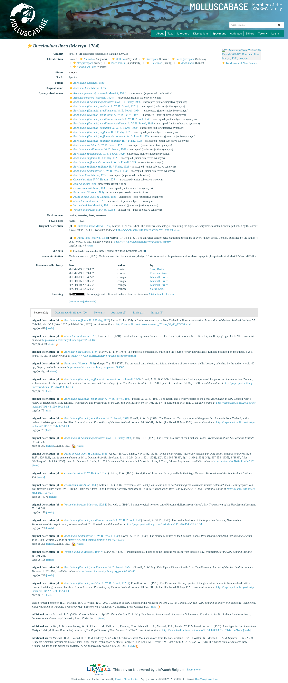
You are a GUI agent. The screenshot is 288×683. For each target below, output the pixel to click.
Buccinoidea (118, 63)
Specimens (219, 33)
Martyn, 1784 (89, 88)
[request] (80, 446)
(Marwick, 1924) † (101, 93)
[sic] (84, 183)
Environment (55, 215)
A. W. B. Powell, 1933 (100, 170)
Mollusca (121, 59)
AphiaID (58, 53)
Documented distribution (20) (71, 312)
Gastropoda (152, 59)
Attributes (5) (118, 312)
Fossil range (56, 220)
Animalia (88, 59)
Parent (59, 82)
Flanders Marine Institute (127, 679)
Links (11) (139, 312)
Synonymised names (51, 93)
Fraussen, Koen (158, 273)
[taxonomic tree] (76, 301)
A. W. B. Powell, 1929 (106, 114)
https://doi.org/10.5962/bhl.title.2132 (234, 461)
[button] (30, 45)
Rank (59, 77)
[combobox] (252, 25)
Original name (54, 88)
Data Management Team (206, 679)
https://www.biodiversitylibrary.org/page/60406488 (107, 571)
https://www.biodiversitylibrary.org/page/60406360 (96, 539)
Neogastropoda (85, 63)
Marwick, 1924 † (92, 205)
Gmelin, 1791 (89, 201)
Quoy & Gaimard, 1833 (94, 196)
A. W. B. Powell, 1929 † (105, 106)
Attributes (236, 33)
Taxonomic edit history (49, 265)
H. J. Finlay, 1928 (106, 102)
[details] (177, 230)
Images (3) (157, 312)
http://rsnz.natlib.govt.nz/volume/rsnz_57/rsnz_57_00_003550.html (153, 324)
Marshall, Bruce (159, 277)
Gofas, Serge (157, 288)
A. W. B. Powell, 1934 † (107, 110)
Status (59, 72)
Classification (55, 59)
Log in (275, 33)
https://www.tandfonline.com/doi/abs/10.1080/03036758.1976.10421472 (202, 630)
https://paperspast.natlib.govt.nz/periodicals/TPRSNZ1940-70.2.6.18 (164, 524)
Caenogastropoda (185, 59)
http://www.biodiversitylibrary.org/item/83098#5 (69, 340)
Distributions (200, 33)
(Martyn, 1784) (88, 192)
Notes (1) (99, 312)
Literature (183, 33)
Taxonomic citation (51, 256)
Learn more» (194, 669)
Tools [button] (261, 33)
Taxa (170, 33)
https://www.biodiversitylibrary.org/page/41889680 (144, 229)
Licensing (57, 294)
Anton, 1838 (89, 188)
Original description (51, 226)
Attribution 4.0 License (161, 294)
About (160, 33)
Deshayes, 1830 (88, 82)
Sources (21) (41, 312)
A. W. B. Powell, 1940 (111, 119)
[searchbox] (252, 25)
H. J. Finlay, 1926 (102, 132)
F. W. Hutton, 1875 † (95, 179)
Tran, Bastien (157, 269)
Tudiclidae (156, 63)
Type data (57, 250)
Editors (250, 33)
